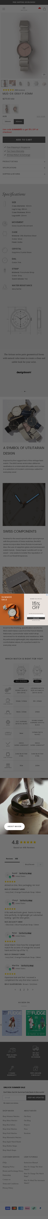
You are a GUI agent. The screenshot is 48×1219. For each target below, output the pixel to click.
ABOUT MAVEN (14, 826)
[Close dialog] (46, 594)
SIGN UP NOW (36, 618)
